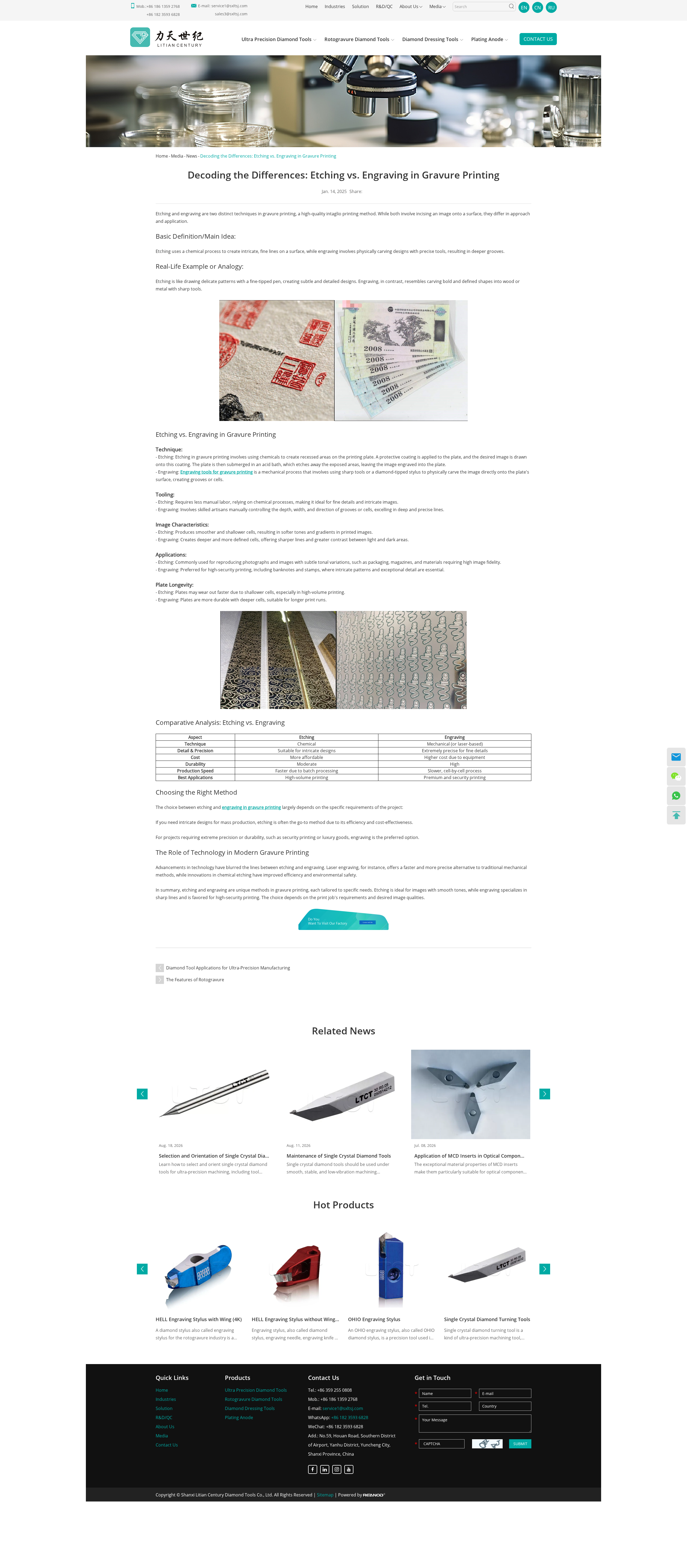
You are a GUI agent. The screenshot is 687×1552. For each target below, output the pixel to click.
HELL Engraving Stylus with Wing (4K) (199, 1319)
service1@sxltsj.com (229, 5)
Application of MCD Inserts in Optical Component (471, 1156)
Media (435, 6)
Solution (360, 6)
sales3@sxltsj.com (231, 13)
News (191, 156)
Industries (335, 6)
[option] (343, 98)
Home (311, 6)
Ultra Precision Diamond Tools (277, 39)
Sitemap (325, 1495)
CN (537, 7)
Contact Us (538, 39)
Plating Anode (487, 39)
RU (551, 7)
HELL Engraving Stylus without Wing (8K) (299, 1319)
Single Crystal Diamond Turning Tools (487, 1319)
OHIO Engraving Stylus (374, 1319)
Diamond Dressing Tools (430, 39)
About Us (409, 6)
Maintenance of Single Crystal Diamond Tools (339, 1156)
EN (524, 7)
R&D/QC (384, 6)
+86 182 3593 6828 (349, 1417)
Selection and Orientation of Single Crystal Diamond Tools (225, 1156)
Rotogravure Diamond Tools (356, 39)
